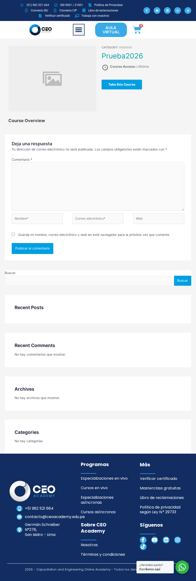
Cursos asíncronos (98, 512)
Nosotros (89, 545)
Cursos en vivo (94, 488)
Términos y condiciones (103, 554)
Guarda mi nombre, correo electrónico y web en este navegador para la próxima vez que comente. (94, 235)
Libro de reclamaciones (162, 497)
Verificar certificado (158, 478)
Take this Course (121, 84)
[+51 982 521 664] (19, 509)
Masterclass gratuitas (160, 488)
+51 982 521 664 (39, 508)
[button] (79, 30)
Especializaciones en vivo (104, 478)
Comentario (22, 159)
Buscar (10, 273)
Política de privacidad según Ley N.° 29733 (160, 509)
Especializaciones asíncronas (97, 500)
